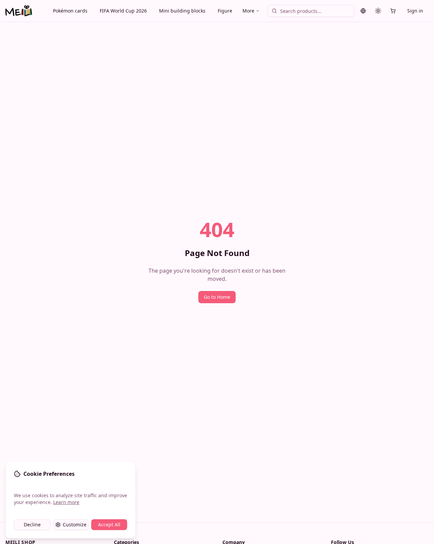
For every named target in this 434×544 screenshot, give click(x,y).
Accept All (109, 524)
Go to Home (217, 297)
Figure (225, 10)
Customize (74, 524)
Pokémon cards (70, 10)
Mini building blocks (182, 10)
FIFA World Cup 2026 (123, 10)
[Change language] (363, 11)
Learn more (66, 502)
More (248, 10)
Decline (32, 524)
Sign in (415, 10)
